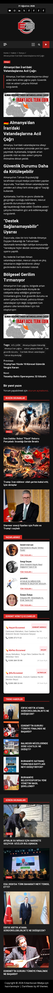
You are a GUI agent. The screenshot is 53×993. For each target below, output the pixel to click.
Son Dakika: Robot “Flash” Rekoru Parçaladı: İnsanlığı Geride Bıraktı (26, 419)
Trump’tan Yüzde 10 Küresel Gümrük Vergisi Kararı (24, 364)
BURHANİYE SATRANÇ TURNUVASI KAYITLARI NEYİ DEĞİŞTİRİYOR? (11, 759)
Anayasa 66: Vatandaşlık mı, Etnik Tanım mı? (32, 599)
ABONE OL (46, 44)
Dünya (6, 62)
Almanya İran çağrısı (13, 348)
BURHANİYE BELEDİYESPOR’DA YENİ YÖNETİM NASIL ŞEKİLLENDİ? (11, 777)
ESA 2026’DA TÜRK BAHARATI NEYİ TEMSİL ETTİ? (26, 864)
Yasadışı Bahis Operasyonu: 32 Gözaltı (25, 374)
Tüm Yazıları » (26, 555)
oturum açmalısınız (38, 390)
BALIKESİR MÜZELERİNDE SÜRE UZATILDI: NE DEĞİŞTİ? (11, 741)
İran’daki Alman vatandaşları (32, 352)
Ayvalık (9, 834)
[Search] (39, 44)
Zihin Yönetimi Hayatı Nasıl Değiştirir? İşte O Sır (31, 565)
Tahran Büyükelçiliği (12, 355)
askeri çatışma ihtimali (33, 348)
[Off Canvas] (5, 44)
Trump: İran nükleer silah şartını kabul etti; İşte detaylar (26, 462)
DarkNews (27, 986)
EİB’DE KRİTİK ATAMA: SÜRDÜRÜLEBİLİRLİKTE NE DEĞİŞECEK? (11, 706)
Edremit (10, 964)
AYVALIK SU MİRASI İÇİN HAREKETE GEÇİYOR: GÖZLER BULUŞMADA (33, 583)
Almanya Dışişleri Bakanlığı (34, 345)
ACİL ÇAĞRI (15, 345)
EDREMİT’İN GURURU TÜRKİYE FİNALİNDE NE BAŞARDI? (11, 724)
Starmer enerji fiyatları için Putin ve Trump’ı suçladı (26, 505)
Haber (9, 877)
